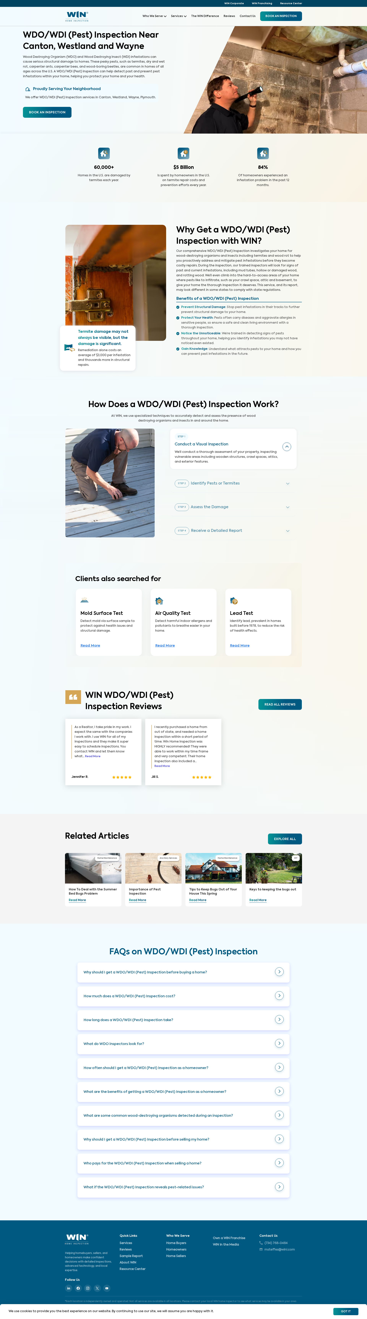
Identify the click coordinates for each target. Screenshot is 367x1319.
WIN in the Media (226, 1244)
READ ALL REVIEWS (280, 704)
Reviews (229, 16)
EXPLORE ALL (285, 839)
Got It (346, 1311)
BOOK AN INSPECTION (47, 112)
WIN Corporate (234, 3)
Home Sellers (176, 1256)
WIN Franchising (262, 3)
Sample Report (131, 1256)
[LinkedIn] (68, 1288)
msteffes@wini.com (280, 1249)
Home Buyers (176, 1243)
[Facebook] (78, 1288)
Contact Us (248, 16)
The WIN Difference (205, 16)
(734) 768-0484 (276, 1243)
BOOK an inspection (281, 16)
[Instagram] (87, 1288)
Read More (90, 645)
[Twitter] (97, 1288)
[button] (183, 972)
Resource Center (291, 3)
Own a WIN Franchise (229, 1238)
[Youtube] (106, 1288)
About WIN (128, 1262)
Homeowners (176, 1249)
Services (177, 16)
